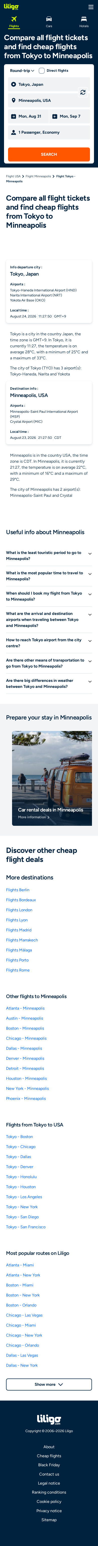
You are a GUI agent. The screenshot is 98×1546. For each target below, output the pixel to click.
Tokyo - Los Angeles (24, 1196)
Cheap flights (49, 1455)
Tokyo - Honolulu (21, 1176)
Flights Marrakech (22, 940)
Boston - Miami (19, 1285)
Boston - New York (23, 1295)
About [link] (49, 1446)
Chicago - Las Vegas (24, 1315)
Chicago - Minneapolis (26, 1038)
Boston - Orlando (21, 1305)
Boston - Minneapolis (25, 1028)
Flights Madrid (18, 930)
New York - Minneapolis (27, 1088)
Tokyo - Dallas (18, 1156)
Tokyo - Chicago (20, 1146)
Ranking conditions (49, 1492)
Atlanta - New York (23, 1275)
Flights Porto (17, 960)
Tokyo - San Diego (22, 1216)
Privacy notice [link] (49, 1510)
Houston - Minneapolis (26, 1078)
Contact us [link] (49, 1474)
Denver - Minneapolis (25, 1058)
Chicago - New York (24, 1335)
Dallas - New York (22, 1365)
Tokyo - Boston (19, 1136)
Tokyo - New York (22, 1206)
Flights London (19, 910)
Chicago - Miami (21, 1325)
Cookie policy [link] (49, 1501)
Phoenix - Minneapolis (26, 1098)
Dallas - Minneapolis (24, 1048)
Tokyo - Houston (21, 1186)
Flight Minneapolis (38, 176)
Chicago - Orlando (22, 1345)
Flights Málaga (19, 950)
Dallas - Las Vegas (22, 1355)
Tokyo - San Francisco (25, 1227)
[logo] (11, 7)
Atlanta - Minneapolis (25, 1008)
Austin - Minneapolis (24, 1018)
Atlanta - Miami (20, 1265)
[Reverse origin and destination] (83, 92)
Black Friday (49, 1464)
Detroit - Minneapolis (25, 1068)
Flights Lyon (17, 920)
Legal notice (49, 1483)
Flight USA (13, 176)
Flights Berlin (17, 889)
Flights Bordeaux (21, 900)
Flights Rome (18, 970)
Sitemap (49, 1519)
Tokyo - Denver (19, 1166)
